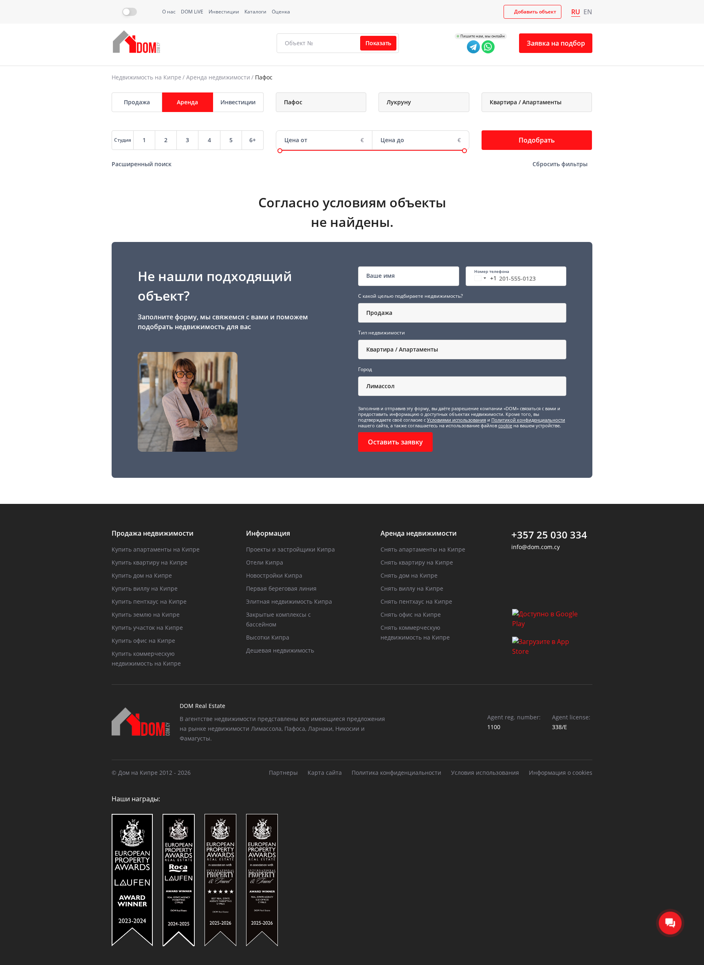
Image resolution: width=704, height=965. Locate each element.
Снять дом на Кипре (409, 575)
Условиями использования (456, 420)
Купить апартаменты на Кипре (156, 549)
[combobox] (321, 102)
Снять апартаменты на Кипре (423, 549)
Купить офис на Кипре (143, 640)
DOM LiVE (192, 11)
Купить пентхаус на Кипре (149, 601)
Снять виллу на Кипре (412, 588)
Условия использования (485, 772)
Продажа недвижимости (153, 533)
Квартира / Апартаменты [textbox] (402, 349)
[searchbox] (325, 102)
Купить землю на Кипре (146, 614)
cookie (505, 425)
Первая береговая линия (281, 588)
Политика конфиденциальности (396, 772)
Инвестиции (224, 11)
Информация (268, 533)
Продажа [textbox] (379, 313)
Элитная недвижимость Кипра (289, 601)
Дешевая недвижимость (280, 650)
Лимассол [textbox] (380, 386)
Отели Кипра (264, 562)
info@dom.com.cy (535, 547)
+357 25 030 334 (549, 534)
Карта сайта (325, 772)
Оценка (281, 11)
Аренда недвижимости (218, 77)
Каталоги (255, 11)
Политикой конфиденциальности (528, 420)
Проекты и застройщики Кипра (290, 549)
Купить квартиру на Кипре (149, 562)
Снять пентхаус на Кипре (416, 601)
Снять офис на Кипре (411, 614)
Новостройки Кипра (274, 575)
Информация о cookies (560, 772)
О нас (169, 11)
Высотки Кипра (267, 637)
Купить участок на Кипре (147, 627)
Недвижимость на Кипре (146, 77)
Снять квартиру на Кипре (417, 562)
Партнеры (283, 772)
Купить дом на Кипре (142, 575)
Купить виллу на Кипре (145, 588)
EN (587, 11)
